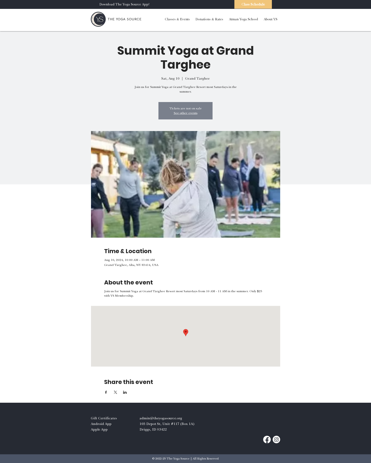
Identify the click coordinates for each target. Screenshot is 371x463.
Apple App (99, 429)
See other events (185, 113)
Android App (101, 424)
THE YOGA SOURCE (125, 19)
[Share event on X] (115, 392)
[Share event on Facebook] (106, 392)
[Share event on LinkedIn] (125, 392)
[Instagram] (276, 439)
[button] (177, 19)
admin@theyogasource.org (161, 418)
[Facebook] (267, 439)
